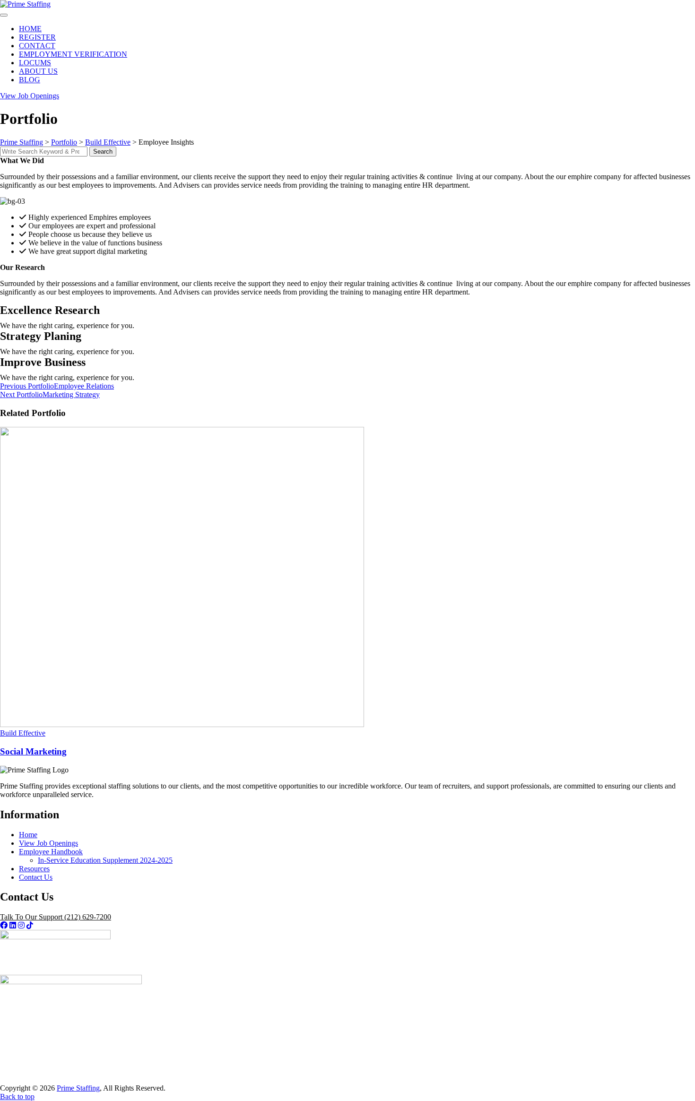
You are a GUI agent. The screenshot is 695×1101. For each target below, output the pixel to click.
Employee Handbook (51, 852)
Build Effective (22, 733)
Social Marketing (33, 751)
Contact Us (35, 877)
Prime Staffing (78, 1088)
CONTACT (37, 46)
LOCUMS (35, 63)
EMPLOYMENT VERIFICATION (73, 54)
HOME (30, 29)
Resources (34, 869)
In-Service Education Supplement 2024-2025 (105, 860)
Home (28, 835)
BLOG (29, 80)
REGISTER (37, 37)
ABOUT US (38, 71)
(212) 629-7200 (55, 917)
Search (103, 151)
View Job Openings (48, 843)
